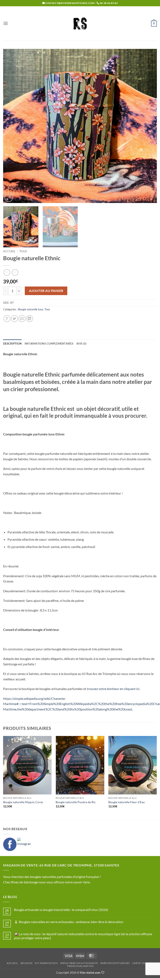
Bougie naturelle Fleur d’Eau (126, 802)
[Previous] (11, 125)
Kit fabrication (46, 963)
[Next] (148, 125)
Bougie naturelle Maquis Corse (23, 802)
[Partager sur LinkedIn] (29, 318)
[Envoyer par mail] (22, 318)
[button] (5, 23)
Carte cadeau (142, 963)
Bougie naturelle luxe (30, 309)
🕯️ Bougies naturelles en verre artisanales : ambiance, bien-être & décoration (68, 922)
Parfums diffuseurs (115, 963)
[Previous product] (15, 272)
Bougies (26, 963)
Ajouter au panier (46, 291)
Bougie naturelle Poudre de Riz (75, 802)
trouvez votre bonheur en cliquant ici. (113, 689)
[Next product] (7, 272)
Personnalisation (80, 966)
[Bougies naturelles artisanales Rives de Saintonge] (80, 23)
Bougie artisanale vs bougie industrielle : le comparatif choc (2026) (61, 910)
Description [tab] (12, 343)
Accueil (9, 251)
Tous (23, 251)
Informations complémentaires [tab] (49, 343)
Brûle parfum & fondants (79, 963)
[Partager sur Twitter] (14, 318)
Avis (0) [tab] (81, 343)
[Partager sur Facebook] (7, 318)
